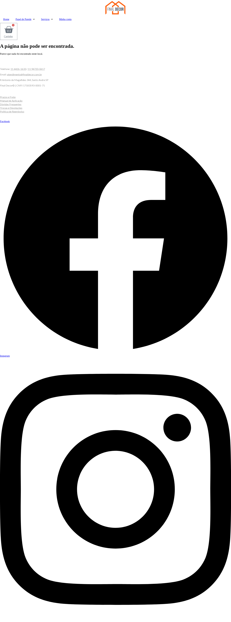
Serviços (45, 19)
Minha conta (65, 19)
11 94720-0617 (36, 68)
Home (6, 19)
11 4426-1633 (18, 68)
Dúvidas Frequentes (10, 104)
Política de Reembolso (12, 111)
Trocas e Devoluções (11, 107)
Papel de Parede (23, 19)
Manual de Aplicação (11, 100)
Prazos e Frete (8, 97)
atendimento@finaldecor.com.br (24, 74)
